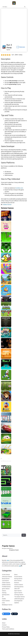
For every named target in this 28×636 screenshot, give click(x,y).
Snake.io (3, 294)
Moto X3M (3, 284)
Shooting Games (18, 586)
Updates (16, 602)
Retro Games (18, 580)
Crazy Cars (4, 454)
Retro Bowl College (6, 379)
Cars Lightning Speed (6, 432)
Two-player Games (19, 596)
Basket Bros (4, 220)
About (3, 623)
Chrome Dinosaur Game (7, 464)
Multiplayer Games (7, 604)
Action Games (6, 574)
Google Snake (4, 507)
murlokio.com (19, 188)
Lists (3, 602)
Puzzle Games (18, 576)
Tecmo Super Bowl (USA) (7, 528)
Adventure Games (7, 576)
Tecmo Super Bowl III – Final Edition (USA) (11, 241)
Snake (2, 485)
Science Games (18, 584)
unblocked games (19, 598)
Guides (4, 598)
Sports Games (18, 592)
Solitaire (3, 443)
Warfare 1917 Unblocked (7, 326)
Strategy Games (18, 594)
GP (3, 596)
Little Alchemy (5, 230)
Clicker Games (6, 582)
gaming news (5, 594)
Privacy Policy (6, 627)
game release (6, 588)
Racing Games (18, 578)
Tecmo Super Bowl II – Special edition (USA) (12, 390)
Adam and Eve (4, 358)
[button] (25, 6)
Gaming (4, 592)
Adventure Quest (5, 400)
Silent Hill (16, 588)
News (16, 574)
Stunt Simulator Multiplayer (8, 517)
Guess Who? (4, 337)
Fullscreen (22, 47)
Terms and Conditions (8, 629)
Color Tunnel (4, 273)
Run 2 (2, 369)
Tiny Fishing (4, 411)
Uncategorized (18, 600)
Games (4, 590)
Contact (4, 625)
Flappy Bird (4, 262)
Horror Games (6, 600)
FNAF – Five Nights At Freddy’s (9, 347)
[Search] (23, 535)
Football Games (6, 586)
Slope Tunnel (4, 252)
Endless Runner (7, 204)
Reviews (16, 582)
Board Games (5, 578)
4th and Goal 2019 (5, 305)
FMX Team (4, 475)
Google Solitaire (5, 496)
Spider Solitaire (5, 422)
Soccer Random (5, 315)
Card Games (5, 580)
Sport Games (18, 590)
